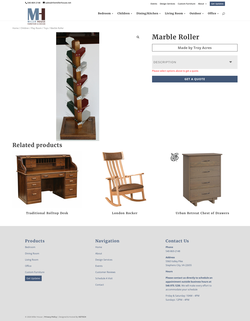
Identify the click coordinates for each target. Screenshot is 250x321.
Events (154, 4)
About (201, 4)
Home (15, 28)
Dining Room (32, 253)
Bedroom (104, 13)
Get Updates (217, 3)
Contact (99, 284)
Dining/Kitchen (147, 13)
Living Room (174, 13)
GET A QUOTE (194, 79)
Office (212, 13)
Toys (46, 28)
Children (123, 13)
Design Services (167, 4)
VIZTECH (82, 317)
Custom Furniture (186, 4)
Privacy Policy (50, 317)
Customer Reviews (105, 272)
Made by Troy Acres (195, 47)
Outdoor (195, 13)
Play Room (36, 28)
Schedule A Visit (104, 278)
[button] (138, 37)
